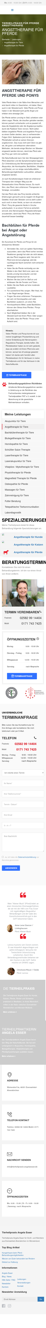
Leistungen (16, 39)
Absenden (11, 868)
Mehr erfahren (9, 1012)
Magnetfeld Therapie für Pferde (21, 478)
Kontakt (20, 1286)
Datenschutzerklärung (27, 857)
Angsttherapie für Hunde (28, 537)
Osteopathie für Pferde (16, 483)
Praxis (37, 1316)
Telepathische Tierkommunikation (22, 506)
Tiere (29, 1316)
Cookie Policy (36, 1323)
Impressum (22, 1323)
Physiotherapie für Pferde (18, 472)
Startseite (6, 39)
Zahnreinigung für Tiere (17, 495)
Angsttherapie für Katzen (28, 544)
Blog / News (7, 1276)
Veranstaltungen (23, 1282)
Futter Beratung (13, 501)
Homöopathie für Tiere (16, 443)
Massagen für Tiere (15, 489)
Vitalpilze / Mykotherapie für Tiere (22, 466)
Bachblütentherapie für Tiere (19, 432)
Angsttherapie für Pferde (28, 552)
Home (8, 1316)
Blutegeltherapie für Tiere (18, 438)
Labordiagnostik (13, 512)
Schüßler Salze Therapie (17, 449)
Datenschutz (9, 1323)
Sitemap (32, 1319)
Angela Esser (7, 1273)
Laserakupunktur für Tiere (18, 461)
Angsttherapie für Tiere (13, 42)
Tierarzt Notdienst (18, 1319)
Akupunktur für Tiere (15, 421)
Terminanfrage (17, 375)
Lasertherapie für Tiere (16, 455)
